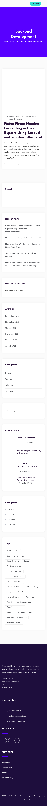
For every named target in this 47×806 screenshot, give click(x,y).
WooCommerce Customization (19, 602)
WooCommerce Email (15, 607)
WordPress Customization (17, 617)
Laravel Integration (14, 582)
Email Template (13, 561)
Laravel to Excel (13, 587)
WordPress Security (14, 623)
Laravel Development (15, 577)
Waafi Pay (30, 597)
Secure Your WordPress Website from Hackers (26, 479)
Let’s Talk (35, 3)
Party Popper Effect (15, 592)
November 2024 (12, 322)
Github (26, 561)
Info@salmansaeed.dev (16, 716)
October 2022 (11, 340)
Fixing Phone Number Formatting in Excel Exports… (29, 439)
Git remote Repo (14, 566)
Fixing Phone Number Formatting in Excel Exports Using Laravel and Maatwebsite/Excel (22, 229)
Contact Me (7, 768)
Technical (19, 119)
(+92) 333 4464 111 (14, 711)
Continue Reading (12, 164)
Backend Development (16, 556)
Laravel (12, 119)
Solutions (9, 385)
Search (8, 189)
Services (5, 773)
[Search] (40, 408)
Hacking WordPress (14, 571)
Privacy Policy (7, 778)
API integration (13, 551)
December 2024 (12, 316)
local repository (31, 587)
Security (8, 379)
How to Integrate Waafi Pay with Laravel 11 (23, 238)
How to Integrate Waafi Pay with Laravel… (29, 452)
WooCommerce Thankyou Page (19, 612)
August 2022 (10, 346)
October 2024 (11, 328)
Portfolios (6, 763)
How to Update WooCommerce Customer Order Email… (27, 466)
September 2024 (12, 334)
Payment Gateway (14, 597)
